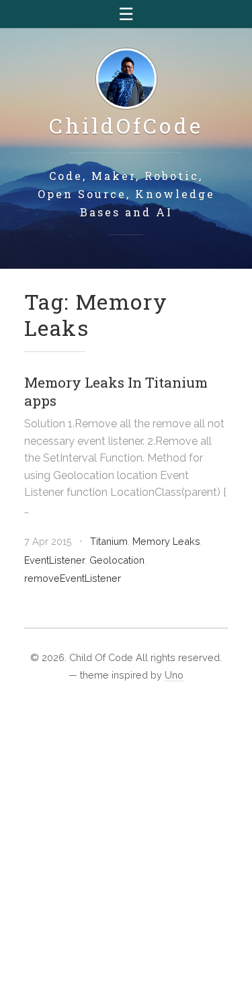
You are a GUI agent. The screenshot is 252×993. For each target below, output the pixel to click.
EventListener (54, 560)
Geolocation (116, 560)
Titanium (109, 541)
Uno (174, 675)
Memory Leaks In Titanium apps (116, 391)
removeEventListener (72, 578)
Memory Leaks (166, 541)
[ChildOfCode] (126, 79)
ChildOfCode (126, 125)
